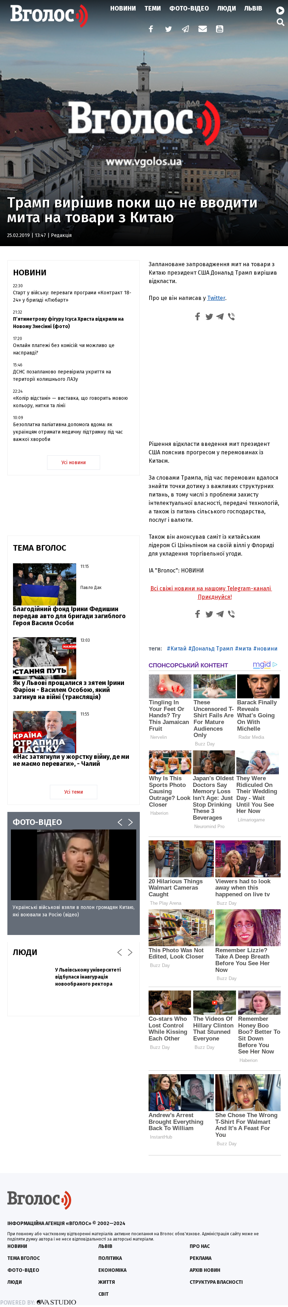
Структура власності (216, 1282)
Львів (253, 8)
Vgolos (49, 16)
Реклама (200, 1258)
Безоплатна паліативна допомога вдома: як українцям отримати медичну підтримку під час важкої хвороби (68, 432)
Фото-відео (23, 1270)
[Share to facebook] (197, 318)
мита (244, 648)
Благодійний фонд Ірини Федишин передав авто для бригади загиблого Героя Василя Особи (69, 616)
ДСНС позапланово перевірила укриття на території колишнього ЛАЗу (62, 375)
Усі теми (73, 792)
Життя (106, 1282)
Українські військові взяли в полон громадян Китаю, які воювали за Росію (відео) (74, 911)
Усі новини (73, 463)
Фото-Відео (189, 8)
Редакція (61, 235)
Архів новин (205, 1270)
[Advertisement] (215, 382)
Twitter (216, 298)
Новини (123, 8)
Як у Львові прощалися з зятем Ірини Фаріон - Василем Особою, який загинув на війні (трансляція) (68, 689)
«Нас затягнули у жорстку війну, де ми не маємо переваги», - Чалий (71, 760)
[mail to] (202, 29)
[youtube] (220, 29)
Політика (110, 1258)
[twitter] (168, 29)
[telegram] (185, 29)
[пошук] (280, 22)
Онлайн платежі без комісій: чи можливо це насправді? (63, 349)
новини (267, 648)
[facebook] (149, 29)
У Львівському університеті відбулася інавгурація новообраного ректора (88, 977)
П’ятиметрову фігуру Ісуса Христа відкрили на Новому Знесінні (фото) (68, 322)
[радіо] (280, 11)
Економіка (112, 1270)
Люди (226, 8)
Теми (152, 8)
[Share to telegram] (220, 318)
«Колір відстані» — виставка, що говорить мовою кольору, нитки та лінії (70, 402)
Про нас (200, 1246)
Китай (178, 648)
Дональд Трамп (212, 648)
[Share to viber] (231, 318)
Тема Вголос (23, 1258)
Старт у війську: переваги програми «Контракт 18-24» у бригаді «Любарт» (72, 296)
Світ (103, 1294)
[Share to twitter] (209, 318)
